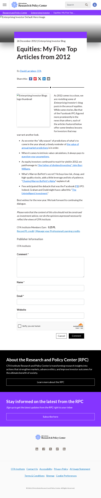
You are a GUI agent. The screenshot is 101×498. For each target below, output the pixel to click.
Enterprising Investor (40, 12)
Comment (22, 254)
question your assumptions (35, 156)
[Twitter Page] (50, 449)
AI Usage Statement (80, 468)
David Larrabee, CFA (30, 70)
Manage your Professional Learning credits (58, 231)
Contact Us (32, 468)
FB (77, 186)
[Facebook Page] (43, 449)
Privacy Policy (61, 468)
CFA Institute (18, 468)
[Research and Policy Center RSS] (64, 449)
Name (20, 282)
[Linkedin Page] (37, 449)
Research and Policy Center (15, 12)
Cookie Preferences (66, 475)
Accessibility (45, 468)
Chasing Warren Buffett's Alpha (38, 181)
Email (19, 295)
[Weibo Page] (57, 449)
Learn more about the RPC (50, 382)
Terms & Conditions (34, 475)
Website (21, 309)
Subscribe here (50, 416)
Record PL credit (25, 231)
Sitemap (50, 475)
